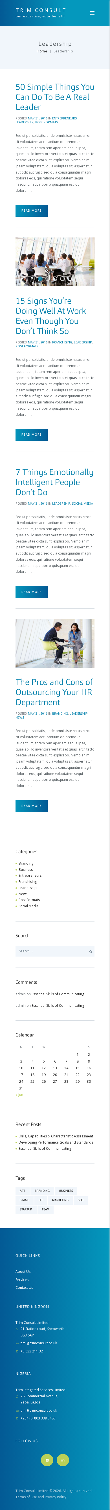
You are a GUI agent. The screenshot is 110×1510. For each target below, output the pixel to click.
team (45, 1209)
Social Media (82, 503)
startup (26, 1209)
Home (42, 51)
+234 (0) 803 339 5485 (38, 1418)
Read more (31, 211)
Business (26, 869)
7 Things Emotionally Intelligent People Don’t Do (55, 482)
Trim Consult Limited (32, 1490)
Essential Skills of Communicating (58, 994)
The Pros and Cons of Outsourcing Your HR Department (54, 692)
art (22, 1191)
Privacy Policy (55, 1497)
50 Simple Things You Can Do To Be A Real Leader (55, 97)
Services (22, 1279)
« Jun (19, 1094)
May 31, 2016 (37, 118)
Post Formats (46, 122)
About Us (23, 1271)
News (20, 717)
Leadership (25, 122)
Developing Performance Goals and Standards (56, 1142)
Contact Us (24, 1287)
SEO (80, 1200)
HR (41, 1200)
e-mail (24, 1200)
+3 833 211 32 (32, 1351)
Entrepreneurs (64, 118)
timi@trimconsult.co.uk (39, 1343)
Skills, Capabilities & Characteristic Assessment (56, 1136)
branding (42, 1191)
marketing (60, 1200)
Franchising (62, 342)
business (66, 1191)
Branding (60, 713)
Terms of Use (26, 1497)
